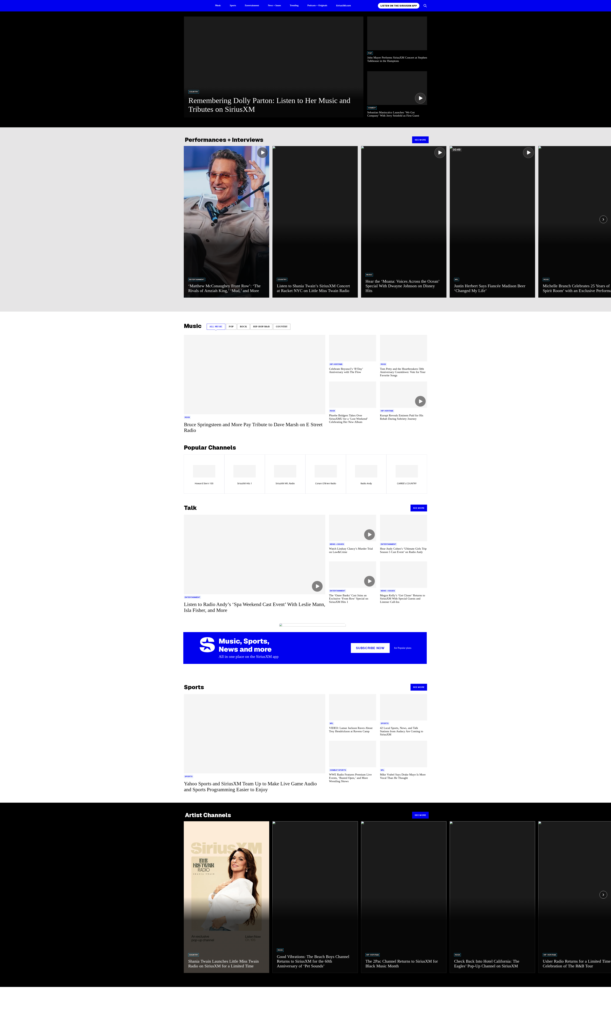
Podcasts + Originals (317, 5)
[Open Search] (425, 6)
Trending (294, 5)
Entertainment (252, 5)
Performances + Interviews (224, 140)
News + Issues (274, 5)
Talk (190, 508)
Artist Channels (208, 815)
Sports (233, 5)
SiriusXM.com (343, 5)
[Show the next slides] (603, 219)
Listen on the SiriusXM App (398, 5)
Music (218, 5)
